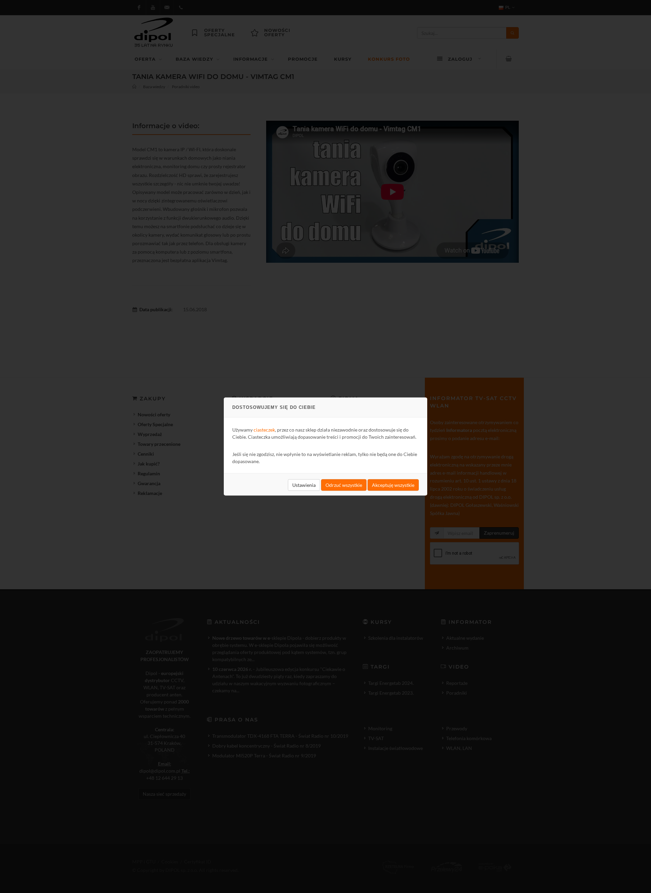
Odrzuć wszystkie (344, 485)
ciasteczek (264, 430)
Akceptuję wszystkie (393, 485)
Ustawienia (304, 485)
